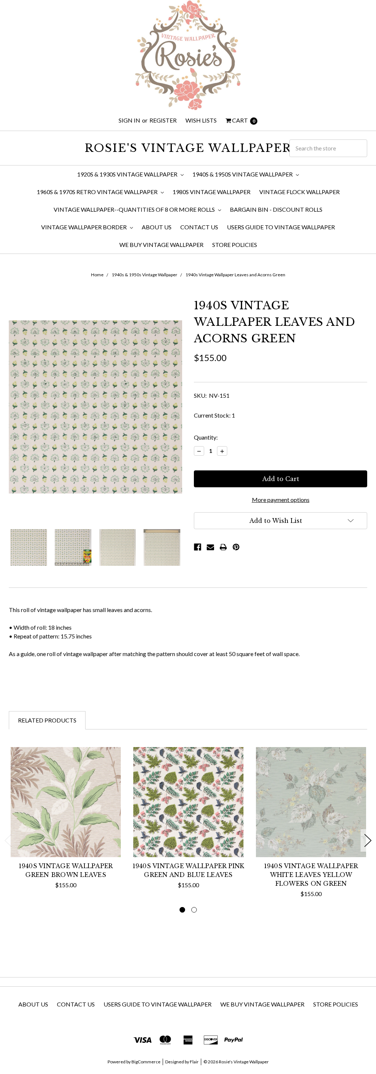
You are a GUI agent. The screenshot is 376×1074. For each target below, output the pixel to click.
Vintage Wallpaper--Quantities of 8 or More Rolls (135, 209)
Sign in (129, 120)
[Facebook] (197, 547)
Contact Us (199, 226)
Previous (8, 840)
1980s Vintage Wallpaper (211, 191)
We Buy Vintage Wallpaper (161, 244)
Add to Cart (66, 840)
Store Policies (234, 244)
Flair (194, 1061)
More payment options (281, 499)
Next (368, 840)
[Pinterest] (236, 547)
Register (163, 120)
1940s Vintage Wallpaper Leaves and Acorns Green (235, 274)
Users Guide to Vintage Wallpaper (281, 226)
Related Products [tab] (47, 720)
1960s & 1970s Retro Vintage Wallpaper (98, 191)
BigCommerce (145, 1061)
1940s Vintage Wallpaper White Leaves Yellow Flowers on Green (311, 874)
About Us (156, 226)
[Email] (210, 547)
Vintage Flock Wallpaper (299, 191)
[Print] (223, 547)
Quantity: (206, 437)
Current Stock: (214, 415)
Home (97, 274)
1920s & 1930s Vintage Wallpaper (127, 174)
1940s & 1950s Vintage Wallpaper (243, 174)
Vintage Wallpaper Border (84, 226)
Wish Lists (201, 120)
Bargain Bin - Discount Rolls (276, 209)
